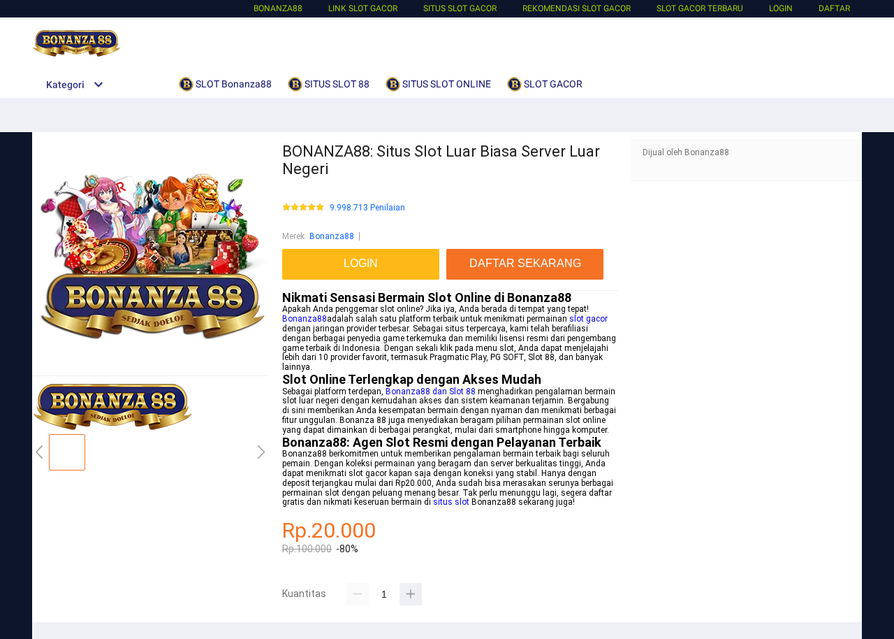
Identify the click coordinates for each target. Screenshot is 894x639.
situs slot (451, 502)
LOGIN (781, 8)
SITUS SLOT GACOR (460, 8)
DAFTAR (834, 8)
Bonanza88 (278, 8)
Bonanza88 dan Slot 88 (431, 391)
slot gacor (588, 319)
